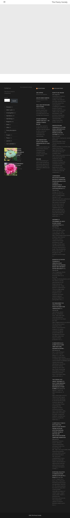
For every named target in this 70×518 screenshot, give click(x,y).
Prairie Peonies (41, 88)
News (7, 124)
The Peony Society (59, 2)
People (8, 135)
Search (6, 97)
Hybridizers (9, 116)
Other (7, 127)
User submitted (10, 144)
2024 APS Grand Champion (42, 98)
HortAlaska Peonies (58, 88)
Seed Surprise (39, 92)
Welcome (38, 159)
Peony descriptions (11, 130)
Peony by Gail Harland (58, 92)
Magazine (8, 121)
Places (8, 138)
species (8, 141)
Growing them (10, 113)
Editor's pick (9, 110)
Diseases (8, 107)
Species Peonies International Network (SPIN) (20, 152)
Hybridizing (9, 118)
